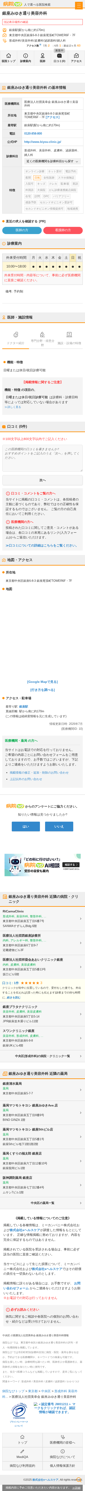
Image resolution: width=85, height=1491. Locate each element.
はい (26, 826)
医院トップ (8, 61)
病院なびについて (62, 1457)
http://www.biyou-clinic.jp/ (42, 142)
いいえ (59, 826)
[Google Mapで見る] (42, 682)
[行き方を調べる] (42, 690)
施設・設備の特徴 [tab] (69, 343)
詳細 (77, 1488)
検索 (79, 1480)
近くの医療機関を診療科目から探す (50, 161)
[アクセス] (52, 117)
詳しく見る (14, 407)
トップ (22, 1442)
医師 (42, 61)
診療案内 (25, 61)
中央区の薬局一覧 (42, 1203)
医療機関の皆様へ (62, 1442)
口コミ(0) (59, 61)
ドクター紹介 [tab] (15, 343)
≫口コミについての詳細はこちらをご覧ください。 (42, 545)
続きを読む (14, 997)
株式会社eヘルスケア (25, 1230)
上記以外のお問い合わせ (26, 779)
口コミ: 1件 (10, 983)
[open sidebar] (79, 5)
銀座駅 (23, 706)
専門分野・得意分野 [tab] (42, 343)
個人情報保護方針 (62, 1465)
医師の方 (22, 230)
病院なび (12, 4)
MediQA (22, 1457)
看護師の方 (63, 230)
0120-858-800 (33, 133)
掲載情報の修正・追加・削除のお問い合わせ (39, 772)
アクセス (76, 61)
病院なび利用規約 (22, 1465)
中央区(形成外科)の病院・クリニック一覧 (42, 1056)
